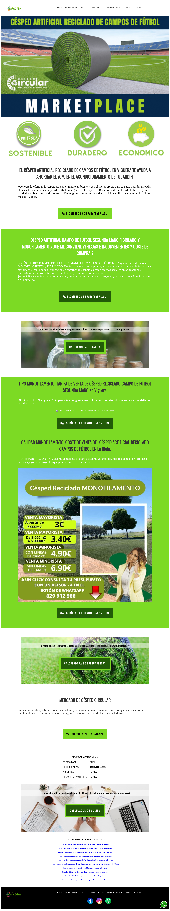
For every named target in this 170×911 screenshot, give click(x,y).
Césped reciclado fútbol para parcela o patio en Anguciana (85, 876)
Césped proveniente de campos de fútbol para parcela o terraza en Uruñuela (85, 848)
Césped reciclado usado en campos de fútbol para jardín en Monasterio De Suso (85, 860)
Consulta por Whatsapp (87, 734)
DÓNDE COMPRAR (114, 8)
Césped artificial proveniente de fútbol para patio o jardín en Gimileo (85, 844)
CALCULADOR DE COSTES (85, 810)
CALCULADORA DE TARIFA (85, 347)
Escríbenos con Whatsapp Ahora (87, 423)
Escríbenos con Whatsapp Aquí (87, 213)
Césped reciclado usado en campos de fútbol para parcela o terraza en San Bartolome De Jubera (85, 864)
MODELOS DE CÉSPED (75, 8)
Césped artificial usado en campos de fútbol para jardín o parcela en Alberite (85, 852)
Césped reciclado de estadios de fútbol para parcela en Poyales (85, 868)
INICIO (60, 8)
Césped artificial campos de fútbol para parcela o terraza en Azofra (85, 880)
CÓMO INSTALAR (133, 8)
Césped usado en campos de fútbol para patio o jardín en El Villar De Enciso (85, 856)
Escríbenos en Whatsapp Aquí (87, 296)
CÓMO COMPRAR (96, 8)
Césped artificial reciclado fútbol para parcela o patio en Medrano (85, 872)
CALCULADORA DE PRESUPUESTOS (85, 663)
